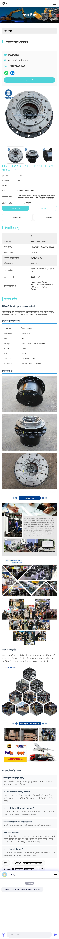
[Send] (55, 935)
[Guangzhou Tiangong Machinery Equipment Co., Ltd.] (30, 3)
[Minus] (55, 874)
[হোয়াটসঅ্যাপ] (6, 73)
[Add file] (3, 935)
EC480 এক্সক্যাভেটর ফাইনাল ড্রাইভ (28, 863)
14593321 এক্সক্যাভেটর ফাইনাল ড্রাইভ (19, 869)
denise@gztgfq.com (18, 60)
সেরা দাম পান (16, 208)
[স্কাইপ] (12, 73)
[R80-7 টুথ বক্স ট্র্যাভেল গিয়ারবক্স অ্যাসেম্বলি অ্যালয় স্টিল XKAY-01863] (28, 116)
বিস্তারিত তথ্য (17, 217)
